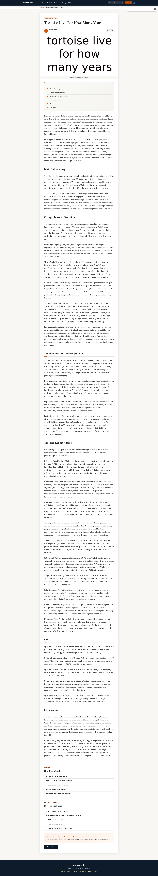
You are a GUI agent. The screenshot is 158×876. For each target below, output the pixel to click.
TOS (69, 3)
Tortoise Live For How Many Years (75, 837)
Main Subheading (55, 89)
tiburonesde (28, 3)
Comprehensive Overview (57, 92)
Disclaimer (57, 3)
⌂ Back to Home (51, 847)
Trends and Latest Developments (59, 96)
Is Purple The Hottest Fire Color (56, 789)
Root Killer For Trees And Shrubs (56, 820)
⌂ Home (128, 2)
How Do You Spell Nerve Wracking (56, 776)
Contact (49, 3)
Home (37, 3)
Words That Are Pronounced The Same (58, 793)
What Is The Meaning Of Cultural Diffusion (59, 780)
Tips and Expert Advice (56, 100)
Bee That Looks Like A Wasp (54, 824)
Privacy (64, 3)
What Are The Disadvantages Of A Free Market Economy (64, 815)
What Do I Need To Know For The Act (57, 811)
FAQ (51, 103)
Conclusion (53, 107)
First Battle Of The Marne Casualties (57, 785)
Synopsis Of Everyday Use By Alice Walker (59, 828)
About (43, 3)
